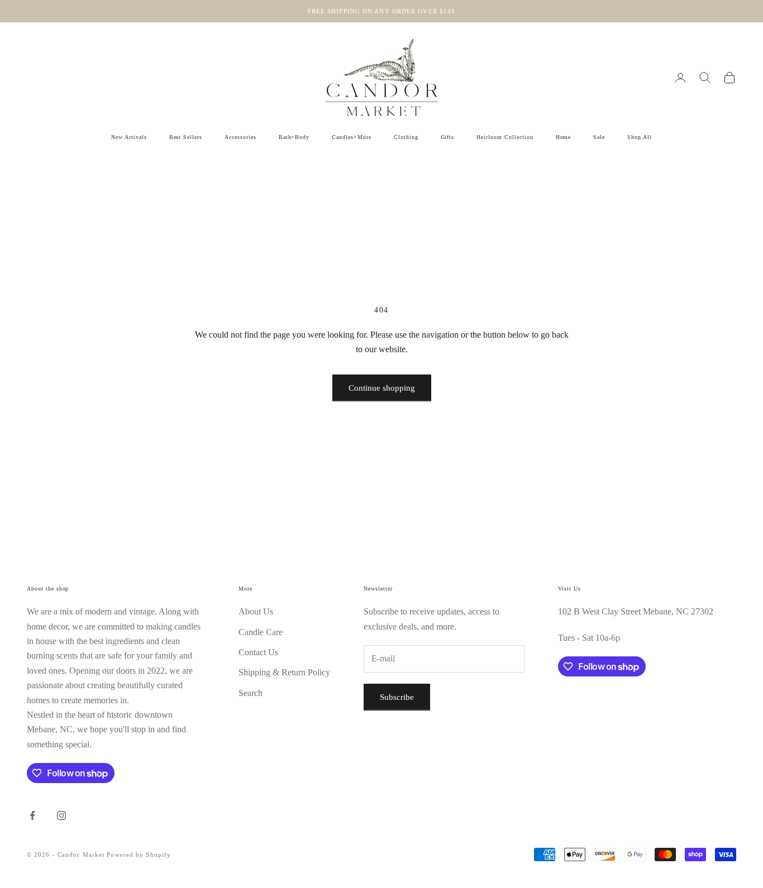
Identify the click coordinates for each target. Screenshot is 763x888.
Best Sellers (186, 137)
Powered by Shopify (139, 854)
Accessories (240, 137)
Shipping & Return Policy (284, 672)
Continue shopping (382, 387)
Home (563, 137)
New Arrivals (129, 137)
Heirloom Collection (504, 137)
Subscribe (397, 697)
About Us (256, 611)
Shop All (639, 137)
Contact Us (258, 652)
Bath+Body (294, 137)
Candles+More (351, 137)
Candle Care (261, 632)
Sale (599, 137)
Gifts (448, 137)
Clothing (406, 137)
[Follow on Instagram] (61, 815)
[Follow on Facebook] (32, 815)
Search (251, 693)
